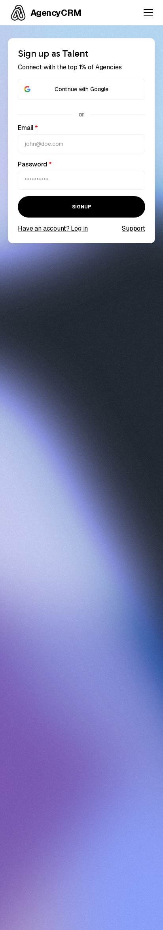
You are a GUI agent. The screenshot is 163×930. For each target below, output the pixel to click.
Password (34, 164)
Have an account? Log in (53, 228)
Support (133, 228)
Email (28, 128)
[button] (147, 12)
